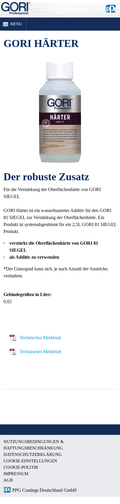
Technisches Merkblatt (40, 337)
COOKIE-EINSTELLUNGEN (30, 461)
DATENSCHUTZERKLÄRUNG (32, 454)
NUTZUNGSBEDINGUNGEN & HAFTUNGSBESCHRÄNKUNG (33, 444)
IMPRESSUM (15, 473)
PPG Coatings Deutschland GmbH (44, 490)
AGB (8, 480)
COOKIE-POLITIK (20, 467)
